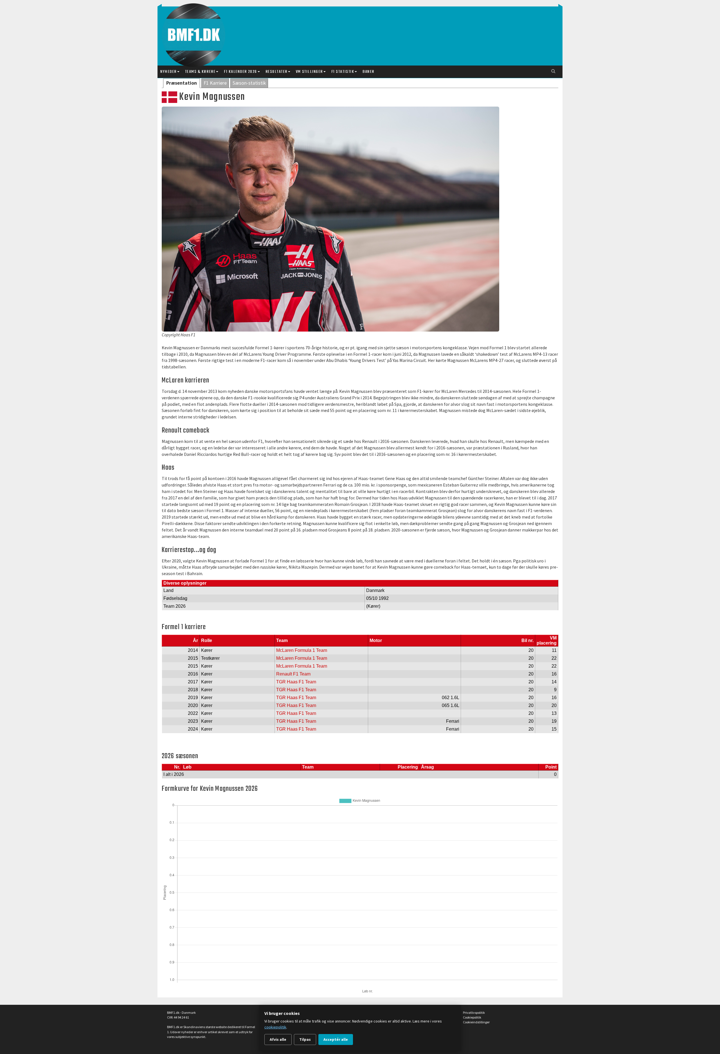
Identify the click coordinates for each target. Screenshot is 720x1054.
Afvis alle (278, 1039)
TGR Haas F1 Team (296, 681)
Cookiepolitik (472, 1017)
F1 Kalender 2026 (240, 71)
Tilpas (305, 1039)
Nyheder (168, 71)
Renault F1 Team (293, 674)
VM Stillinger (309, 71)
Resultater (276, 71)
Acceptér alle (335, 1039)
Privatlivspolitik (474, 1012)
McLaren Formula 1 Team (301, 650)
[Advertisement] (361, 30)
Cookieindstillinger (476, 1022)
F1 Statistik (342, 71)
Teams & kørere (200, 71)
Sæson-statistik (249, 83)
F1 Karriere (215, 83)
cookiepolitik (275, 1027)
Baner (368, 71)
